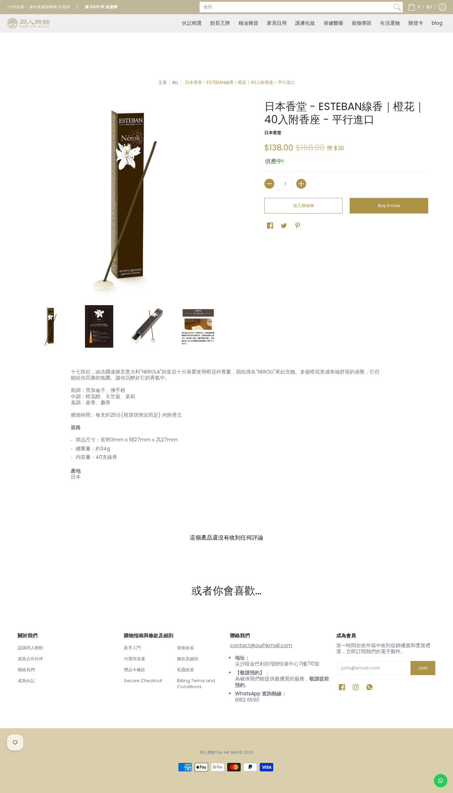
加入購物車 (303, 205)
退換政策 (185, 648)
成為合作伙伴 (30, 659)
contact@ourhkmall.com (261, 645)
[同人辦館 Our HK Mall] (28, 23)
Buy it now (389, 205)
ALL (175, 82)
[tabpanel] (226, 426)
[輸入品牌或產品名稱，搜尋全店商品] (397, 7)
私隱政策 (185, 670)
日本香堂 (272, 133)
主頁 (162, 82)
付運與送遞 (134, 659)
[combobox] (295, 7)
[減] (269, 184)
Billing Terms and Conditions (196, 684)
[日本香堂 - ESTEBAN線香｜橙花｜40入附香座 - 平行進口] (49, 326)
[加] (301, 184)
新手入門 (132, 648)
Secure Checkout (143, 681)
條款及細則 (187, 659)
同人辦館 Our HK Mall (219, 752)
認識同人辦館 (30, 648)
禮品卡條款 (134, 670)
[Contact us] (440, 780)
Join (423, 668)
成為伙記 (26, 681)
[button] (420, 7)
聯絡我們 (26, 670)
